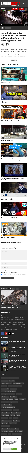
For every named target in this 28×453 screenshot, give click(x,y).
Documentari (19, 394)
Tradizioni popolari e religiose (7, 431)
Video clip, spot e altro (17, 434)
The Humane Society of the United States (10, 428)
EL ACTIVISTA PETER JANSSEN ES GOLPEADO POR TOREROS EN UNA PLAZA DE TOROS (17, 349)
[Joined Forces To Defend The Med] (4, 343)
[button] (14, 18)
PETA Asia (16, 418)
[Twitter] (9, 333)
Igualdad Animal (14, 402)
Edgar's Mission (5, 396)
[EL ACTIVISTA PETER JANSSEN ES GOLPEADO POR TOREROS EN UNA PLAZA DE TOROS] (4, 349)
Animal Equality (5, 378)
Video (9, 434)
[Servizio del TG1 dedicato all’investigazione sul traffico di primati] (14, 170)
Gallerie (16, 399)
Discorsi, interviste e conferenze (8, 394)
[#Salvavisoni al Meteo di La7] (14, 74)
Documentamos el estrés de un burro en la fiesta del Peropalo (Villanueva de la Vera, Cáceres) (13, 306)
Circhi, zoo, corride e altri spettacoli (9, 391)
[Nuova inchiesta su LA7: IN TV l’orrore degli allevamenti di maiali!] (14, 209)
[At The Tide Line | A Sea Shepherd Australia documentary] (4, 355)
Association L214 (5, 388)
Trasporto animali (18, 431)
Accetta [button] (14, 448)
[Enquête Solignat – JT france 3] (14, 229)
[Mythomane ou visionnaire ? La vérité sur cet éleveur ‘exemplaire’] (14, 92)
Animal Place (4, 380)
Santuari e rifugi (16, 420)
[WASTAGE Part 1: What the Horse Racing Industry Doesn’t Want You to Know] (4, 368)
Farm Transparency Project (7, 399)
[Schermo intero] (26, 25)
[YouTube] (6, 333)
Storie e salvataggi (5, 426)
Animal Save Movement (6, 383)
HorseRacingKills (5, 402)
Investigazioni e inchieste (7, 404)
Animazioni (4, 386)
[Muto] (24, 25)
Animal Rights (12, 380)
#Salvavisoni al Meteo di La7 (8, 82)
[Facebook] (2, 333)
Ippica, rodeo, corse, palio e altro (8, 407)
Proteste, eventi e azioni (6, 420)
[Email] (13, 333)
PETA (11, 418)
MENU (3, 8)
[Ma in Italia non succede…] (14, 132)
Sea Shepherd (4, 423)
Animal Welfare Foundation (18, 383)
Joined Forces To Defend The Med (17, 341)
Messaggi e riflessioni (15, 412)
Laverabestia (16, 410)
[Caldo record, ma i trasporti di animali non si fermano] (4, 361)
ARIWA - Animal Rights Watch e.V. (14, 386)
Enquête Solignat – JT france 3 (8, 237)
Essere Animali (13, 396)
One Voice (13, 415)
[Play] (1, 25)
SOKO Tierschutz (13, 423)
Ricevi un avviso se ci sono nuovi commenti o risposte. (14, 274)
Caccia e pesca (14, 388)
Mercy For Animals (5, 412)
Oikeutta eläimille (5, 415)
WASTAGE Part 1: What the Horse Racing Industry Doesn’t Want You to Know (17, 367)
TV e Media (4, 434)
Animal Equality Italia (14, 378)
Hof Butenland (22, 399)
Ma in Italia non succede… (7, 140)
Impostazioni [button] (7, 448)
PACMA (18, 415)
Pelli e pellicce (5, 418)
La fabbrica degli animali (6, 410)
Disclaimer (21, 448)
